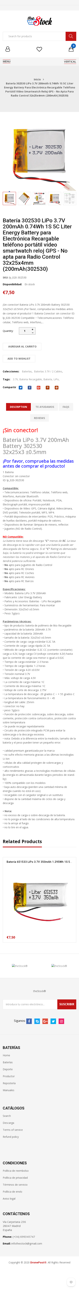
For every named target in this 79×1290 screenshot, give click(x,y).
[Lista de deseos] (39, 49)
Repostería (9, 1083)
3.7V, (16, 379)
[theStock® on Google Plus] (45, 1021)
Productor (9, 1076)
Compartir (9, 387)
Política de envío (12, 1191)
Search (7, 1116)
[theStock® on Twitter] (53, 1021)
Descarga (8, 1123)
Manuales (8, 1090)
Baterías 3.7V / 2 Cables (48, 371)
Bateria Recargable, (31, 379)
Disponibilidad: (12, 284)
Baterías (27, 371)
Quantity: (8, 331)
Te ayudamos (44, 407)
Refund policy (11, 1136)
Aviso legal (9, 1198)
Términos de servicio (15, 1184)
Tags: (6, 379)
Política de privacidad (15, 1177)
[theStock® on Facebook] (29, 1021)
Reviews (39, 418)
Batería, (48, 379)
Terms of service (13, 1130)
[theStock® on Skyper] (37, 1021)
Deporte (8, 1069)
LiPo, (56, 379)
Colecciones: (11, 371)
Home (6, 1055)
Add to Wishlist (19, 358)
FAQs (66, 407)
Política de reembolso (16, 1170)
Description (18, 407)
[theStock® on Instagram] (61, 1021)
